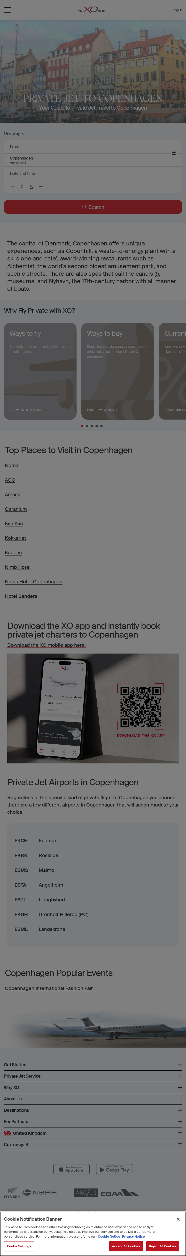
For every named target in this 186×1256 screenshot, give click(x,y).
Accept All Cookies (126, 1246)
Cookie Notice (109, 1236)
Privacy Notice (133, 1236)
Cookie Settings (19, 1246)
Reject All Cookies (162, 1246)
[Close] (178, 1219)
